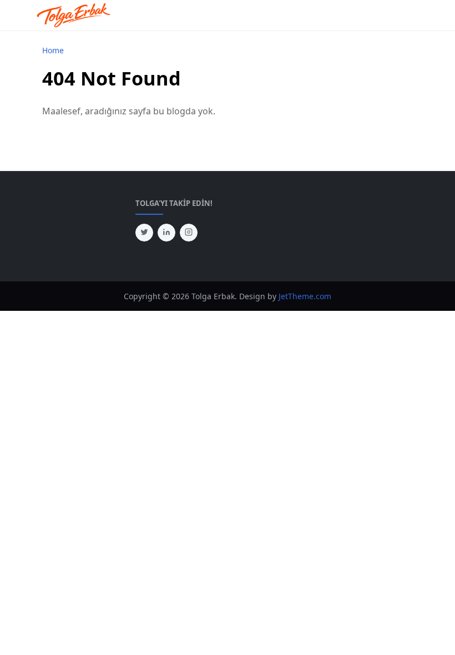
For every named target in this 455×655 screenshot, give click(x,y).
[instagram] (189, 232)
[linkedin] (166, 232)
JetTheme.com (305, 296)
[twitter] (144, 232)
